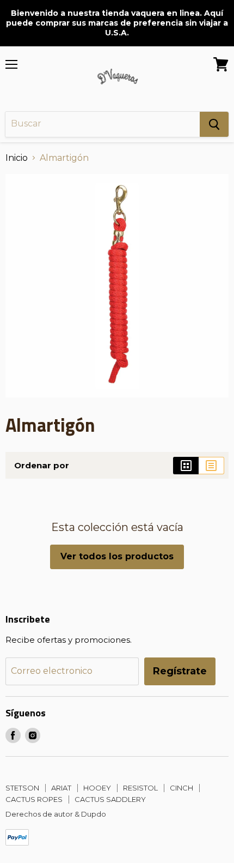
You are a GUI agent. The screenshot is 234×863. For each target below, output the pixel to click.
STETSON (22, 787)
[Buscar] (214, 124)
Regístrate (180, 671)
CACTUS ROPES (34, 799)
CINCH (181, 787)
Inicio (16, 158)
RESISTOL (140, 787)
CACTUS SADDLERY (110, 799)
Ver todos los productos (117, 556)
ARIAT (61, 787)
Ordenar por (41, 465)
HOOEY (97, 787)
